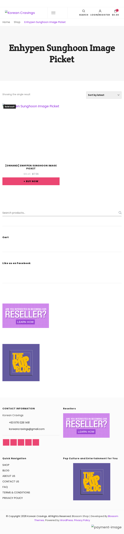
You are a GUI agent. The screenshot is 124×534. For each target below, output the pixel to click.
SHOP (5, 465)
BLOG (5, 470)
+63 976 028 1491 (19, 422)
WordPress (66, 520)
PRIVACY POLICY (12, 498)
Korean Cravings (37, 516)
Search (119, 212)
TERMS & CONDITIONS (16, 492)
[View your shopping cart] (115, 12)
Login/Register (100, 14)
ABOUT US (8, 476)
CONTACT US (10, 481)
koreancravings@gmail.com (27, 429)
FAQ (5, 487)
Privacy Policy (82, 520)
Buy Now (32, 181)
